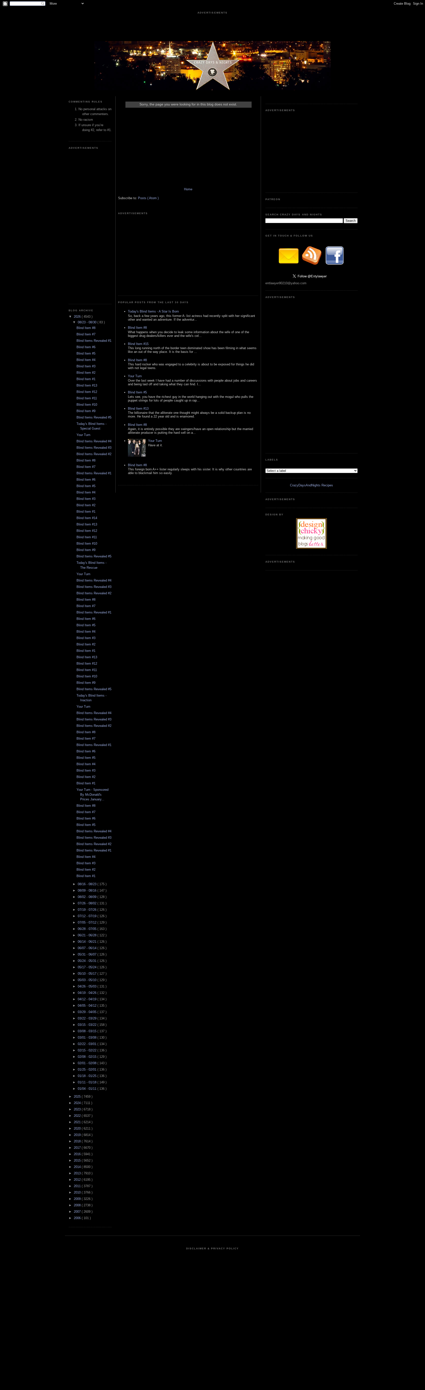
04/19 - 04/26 (87, 993)
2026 (78, 316)
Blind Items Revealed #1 (93, 341)
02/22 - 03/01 (87, 1044)
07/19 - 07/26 (87, 910)
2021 (78, 1122)
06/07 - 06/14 (87, 948)
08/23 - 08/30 (87, 322)
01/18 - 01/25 (87, 1076)
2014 (78, 1167)
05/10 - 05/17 (87, 973)
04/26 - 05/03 (87, 986)
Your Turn (83, 435)
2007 (78, 1211)
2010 (78, 1192)
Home (188, 189)
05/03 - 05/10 (87, 980)
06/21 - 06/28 (87, 935)
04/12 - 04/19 (87, 999)
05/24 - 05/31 (87, 961)
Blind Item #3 (85, 366)
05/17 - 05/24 (87, 967)
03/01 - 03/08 (87, 1037)
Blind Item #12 (86, 392)
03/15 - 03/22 (87, 1025)
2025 (78, 1096)
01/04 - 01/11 (87, 1089)
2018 (78, 1141)
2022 (78, 1116)
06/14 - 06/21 (87, 941)
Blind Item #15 (138, 344)
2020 (78, 1128)
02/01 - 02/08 (87, 1063)
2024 (78, 1103)
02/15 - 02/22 (87, 1050)
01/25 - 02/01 (87, 1069)
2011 (78, 1186)
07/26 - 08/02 (87, 903)
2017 (78, 1148)
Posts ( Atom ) (148, 198)
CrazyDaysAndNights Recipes (311, 485)
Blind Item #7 (85, 334)
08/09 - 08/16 (87, 890)
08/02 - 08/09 (87, 897)
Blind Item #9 (85, 411)
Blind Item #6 (85, 347)
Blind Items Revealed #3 (93, 447)
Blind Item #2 (85, 372)
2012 (78, 1179)
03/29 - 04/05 (87, 1012)
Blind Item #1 (85, 379)
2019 (78, 1135)
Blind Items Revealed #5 (93, 417)
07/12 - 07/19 (87, 916)
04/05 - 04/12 (87, 1005)
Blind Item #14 (86, 518)
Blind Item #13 (86, 385)
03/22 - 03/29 (87, 1018)
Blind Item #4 (85, 360)
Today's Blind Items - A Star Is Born (153, 311)
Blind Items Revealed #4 (93, 441)
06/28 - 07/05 (87, 929)
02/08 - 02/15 (87, 1057)
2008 (78, 1205)
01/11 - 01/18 (87, 1082)
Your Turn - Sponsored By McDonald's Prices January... (92, 794)
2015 (78, 1160)
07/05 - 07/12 (87, 922)
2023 (78, 1109)
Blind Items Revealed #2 (93, 454)
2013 (78, 1173)
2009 (78, 1199)
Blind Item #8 (85, 328)
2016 (78, 1154)
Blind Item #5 (85, 353)
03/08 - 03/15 (87, 1031)
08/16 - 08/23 (87, 884)
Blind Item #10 (86, 404)
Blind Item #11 (86, 398)
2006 (78, 1218)
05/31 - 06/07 (87, 954)
